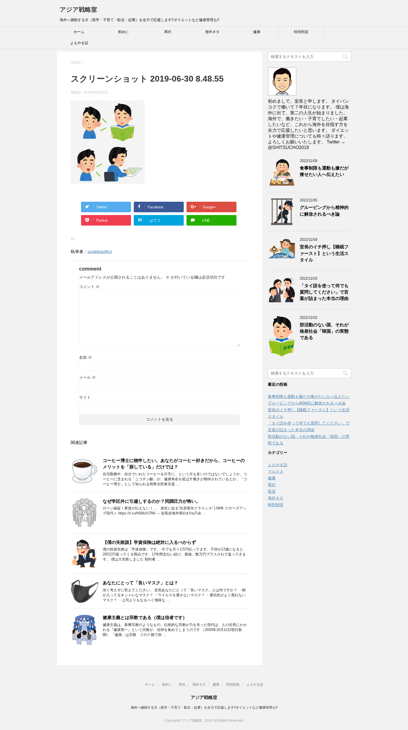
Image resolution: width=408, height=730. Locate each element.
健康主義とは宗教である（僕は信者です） (145, 617)
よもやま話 (79, 43)
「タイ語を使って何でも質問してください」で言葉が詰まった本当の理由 (324, 292)
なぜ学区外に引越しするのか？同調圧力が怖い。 (151, 501)
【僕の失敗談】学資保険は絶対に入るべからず (149, 542)
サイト (85, 397)
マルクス (275, 471)
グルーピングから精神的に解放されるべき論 (324, 210)
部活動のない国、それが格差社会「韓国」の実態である (324, 331)
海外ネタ (212, 32)
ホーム (79, 32)
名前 (85, 357)
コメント (89, 286)
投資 (272, 491)
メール (87, 377)
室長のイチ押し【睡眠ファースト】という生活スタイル (324, 253)
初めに (123, 32)
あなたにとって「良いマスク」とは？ (140, 582)
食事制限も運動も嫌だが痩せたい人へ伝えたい (324, 171)
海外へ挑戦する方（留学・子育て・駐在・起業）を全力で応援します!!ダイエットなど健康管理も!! (204, 707)
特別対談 (301, 32)
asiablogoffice (99, 251)
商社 (168, 32)
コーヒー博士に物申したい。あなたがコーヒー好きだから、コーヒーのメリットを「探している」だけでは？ (174, 463)
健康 (256, 32)
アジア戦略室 (78, 9)
